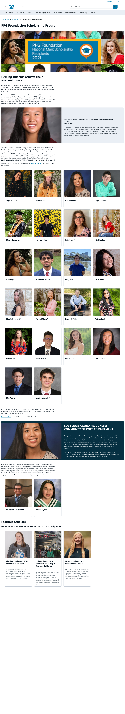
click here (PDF (36, 163)
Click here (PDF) (6, 417)
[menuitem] (8, 12)
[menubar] (49, 12)
